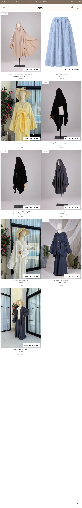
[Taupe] (25, 354)
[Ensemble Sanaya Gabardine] (61, 249)
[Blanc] (23, 216)
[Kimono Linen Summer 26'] (21, 249)
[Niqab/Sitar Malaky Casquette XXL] (61, 111)
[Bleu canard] (23, 79)
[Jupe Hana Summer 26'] (61, 42)
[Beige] (20, 79)
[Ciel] (58, 79)
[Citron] (63, 79)
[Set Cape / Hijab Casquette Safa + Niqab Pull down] (21, 180)
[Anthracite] (17, 79)
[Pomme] (66, 79)
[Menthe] (26, 285)
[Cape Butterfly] (61, 180)
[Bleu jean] (26, 79)
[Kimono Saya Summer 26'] (21, 111)
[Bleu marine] (26, 216)
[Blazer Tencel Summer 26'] (21, 318)
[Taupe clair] (67, 285)
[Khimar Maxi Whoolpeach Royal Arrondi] (21, 42)
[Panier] (77, 7)
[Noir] (14, 79)
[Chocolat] (61, 79)
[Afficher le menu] (4, 7)
